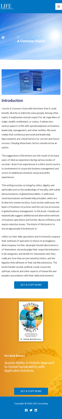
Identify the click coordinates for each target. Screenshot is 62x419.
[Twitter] (31, 410)
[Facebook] (26, 410)
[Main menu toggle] (58, 6)
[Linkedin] (35, 410)
